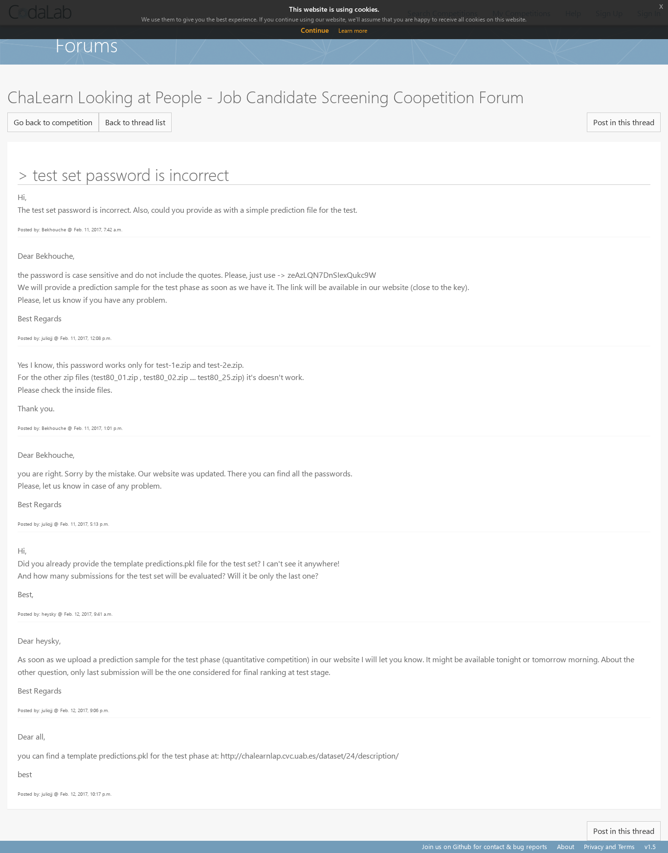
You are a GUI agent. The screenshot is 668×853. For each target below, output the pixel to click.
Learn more (352, 30)
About (565, 846)
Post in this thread (623, 122)
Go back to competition (53, 122)
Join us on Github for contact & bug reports (484, 846)
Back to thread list (135, 122)
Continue (315, 30)
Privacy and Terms (609, 846)
